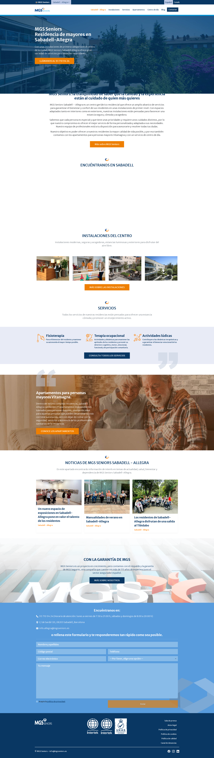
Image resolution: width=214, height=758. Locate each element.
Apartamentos (139, 10)
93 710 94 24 (46, 616)
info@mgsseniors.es (58, 751)
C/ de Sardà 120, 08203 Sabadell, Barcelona (62, 622)
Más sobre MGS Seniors (107, 144)
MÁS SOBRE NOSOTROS (107, 580)
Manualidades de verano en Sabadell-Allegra (104, 519)
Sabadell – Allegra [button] (60, 2)
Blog (163, 10)
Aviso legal (172, 725)
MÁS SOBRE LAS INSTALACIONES (107, 287)
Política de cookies (169, 734)
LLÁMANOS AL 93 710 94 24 (54, 60)
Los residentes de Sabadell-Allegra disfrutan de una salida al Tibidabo (154, 521)
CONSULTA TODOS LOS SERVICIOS (107, 355)
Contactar (172, 9)
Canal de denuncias (169, 743)
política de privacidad (56, 701)
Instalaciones (114, 10)
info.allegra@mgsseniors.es (54, 628)
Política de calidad (169, 738)
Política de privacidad (168, 729)
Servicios (126, 10)
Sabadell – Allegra (98, 10)
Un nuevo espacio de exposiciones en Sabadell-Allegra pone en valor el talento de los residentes (58, 515)
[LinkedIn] (178, 751)
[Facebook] (169, 751)
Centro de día (153, 10)
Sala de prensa (171, 721)
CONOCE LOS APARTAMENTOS (57, 431)
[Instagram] (173, 751)
